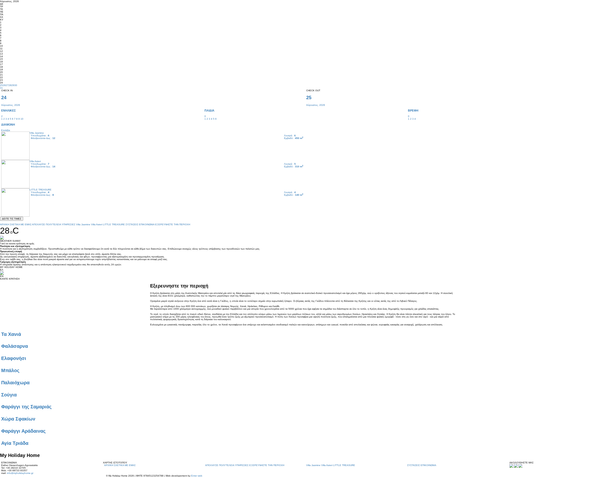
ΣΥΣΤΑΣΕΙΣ (132, 224)
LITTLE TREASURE (114, 224)
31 (1, 88)
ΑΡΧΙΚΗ (4, 224)
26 (4, 85)
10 (21, 119)
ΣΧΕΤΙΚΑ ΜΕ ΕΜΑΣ (20, 224)
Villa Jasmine (83, 224)
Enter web (196, 475)
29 (12, 85)
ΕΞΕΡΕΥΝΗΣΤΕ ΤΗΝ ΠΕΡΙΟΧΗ (172, 224)
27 (7, 85)
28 (10, 85)
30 (15, 85)
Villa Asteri (96, 224)
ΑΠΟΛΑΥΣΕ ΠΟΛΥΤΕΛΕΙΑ (46, 224)
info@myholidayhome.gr (20, 473)
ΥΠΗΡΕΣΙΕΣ (68, 224)
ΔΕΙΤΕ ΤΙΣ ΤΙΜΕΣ (11, 218)
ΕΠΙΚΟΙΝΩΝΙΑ (146, 224)
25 (1, 85)
